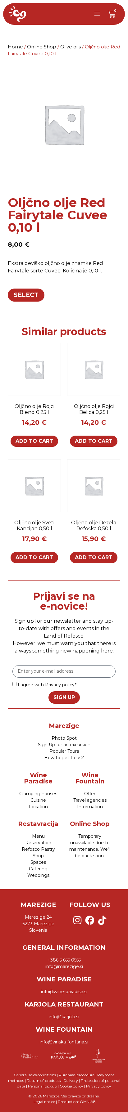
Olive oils (70, 47)
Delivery (70, 1080)
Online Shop (41, 47)
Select (26, 294)
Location (38, 806)
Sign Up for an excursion (64, 744)
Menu (38, 836)
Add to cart (34, 441)
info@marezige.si (64, 966)
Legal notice (44, 1101)
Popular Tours (64, 751)
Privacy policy (60, 685)
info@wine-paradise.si (64, 991)
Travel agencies (90, 800)
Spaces (38, 862)
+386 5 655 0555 (64, 960)
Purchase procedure (76, 1075)
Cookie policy (71, 1086)
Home (15, 47)
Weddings (38, 875)
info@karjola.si (64, 1017)
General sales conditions (35, 1075)
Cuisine (38, 800)
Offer (89, 793)
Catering (38, 869)
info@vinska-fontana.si (64, 1042)
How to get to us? (64, 757)
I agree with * (47, 685)
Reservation (38, 842)
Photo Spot (64, 738)
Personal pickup (42, 1086)
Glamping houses (38, 793)
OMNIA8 (88, 1101)
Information (90, 806)
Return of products (44, 1080)
